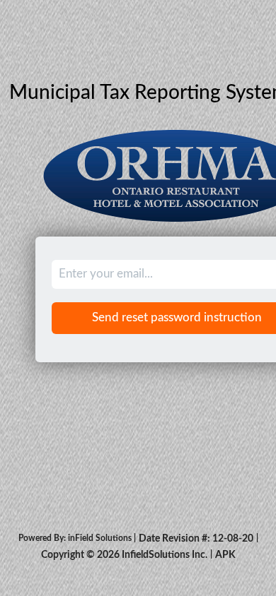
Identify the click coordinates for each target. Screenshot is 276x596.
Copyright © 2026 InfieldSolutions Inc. (124, 555)
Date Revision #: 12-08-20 (196, 539)
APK (225, 555)
